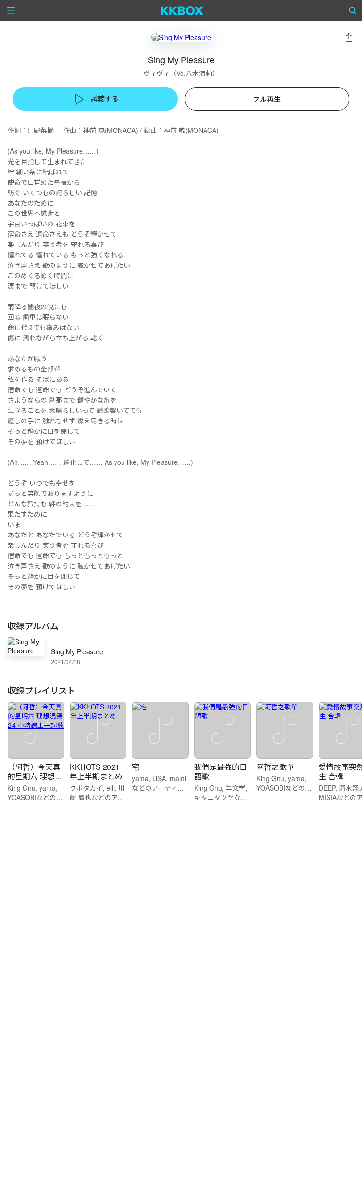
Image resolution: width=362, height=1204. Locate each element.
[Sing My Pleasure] (181, 37)
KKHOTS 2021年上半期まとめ (96, 771)
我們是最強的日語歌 (220, 771)
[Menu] (10, 10)
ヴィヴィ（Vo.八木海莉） (181, 73)
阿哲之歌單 (275, 766)
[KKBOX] (182, 10)
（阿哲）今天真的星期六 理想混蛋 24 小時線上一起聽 (35, 780)
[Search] (353, 10)
